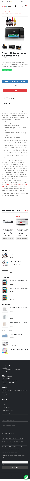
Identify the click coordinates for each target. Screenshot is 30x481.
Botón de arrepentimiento (9, 425)
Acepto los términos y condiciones (11, 464)
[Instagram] (5, 1)
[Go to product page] (5, 255)
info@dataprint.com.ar (7, 376)
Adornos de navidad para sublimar (9, 433)
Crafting (3, 441)
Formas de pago (6, 413)
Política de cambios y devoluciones (11, 423)
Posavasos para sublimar (7, 446)
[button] (3, 6)
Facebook (3, 98)
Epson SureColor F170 (10, 184)
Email (14, 98)
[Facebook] (3, 1)
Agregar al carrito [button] (8, 238)
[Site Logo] (10, 6)
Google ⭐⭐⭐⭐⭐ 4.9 (15, 1)
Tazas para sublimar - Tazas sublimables (10, 449)
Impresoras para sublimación (12, 77)
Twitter (5, 98)
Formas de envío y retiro (8, 410)
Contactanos (6, 415)
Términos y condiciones (8, 420)
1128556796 (4, 384)
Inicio (4, 402)
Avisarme (15, 90)
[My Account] (22, 6)
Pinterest (11, 98)
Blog (4, 404)
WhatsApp (10, 394)
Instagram (6, 394)
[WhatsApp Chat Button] (26, 477)
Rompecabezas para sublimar (20, 446)
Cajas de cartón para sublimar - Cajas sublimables (12, 438)
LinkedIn (8, 98)
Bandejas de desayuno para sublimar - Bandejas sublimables (14, 435)
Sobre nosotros (6, 407)
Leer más (23, 237)
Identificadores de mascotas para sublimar (16, 441)
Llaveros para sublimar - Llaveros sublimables (11, 443)
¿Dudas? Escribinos (7, 70)
